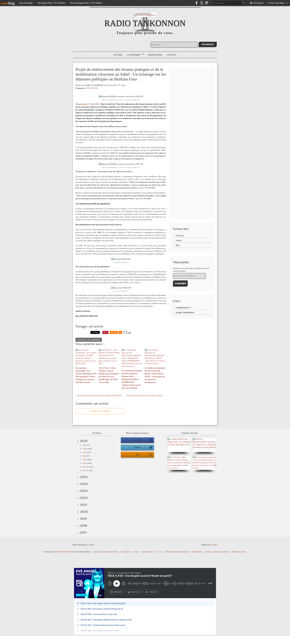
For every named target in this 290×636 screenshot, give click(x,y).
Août (85, 445)
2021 (83, 505)
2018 (83, 525)
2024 (84, 484)
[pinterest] (206, 3)
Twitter (179, 240)
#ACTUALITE (92, 88)
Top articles (125, 551)
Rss (137, 454)
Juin (84, 452)
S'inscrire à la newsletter (88, 339)
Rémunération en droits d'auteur (176, 551)
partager (136, 592)
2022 (84, 498)
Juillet (85, 448)
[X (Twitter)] (201, 3)
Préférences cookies (239, 551)
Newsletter (155, 54)
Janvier (86, 470)
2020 (84, 511)
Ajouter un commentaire (100, 411)
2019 (83, 518)
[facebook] (196, 3)
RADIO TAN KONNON (64, 551)
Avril (85, 459)
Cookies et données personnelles (216, 551)
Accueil (117, 54)
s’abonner (118, 592)
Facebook (180, 235)
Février (86, 466)
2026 (84, 441)
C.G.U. (159, 551)
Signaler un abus (147, 551)
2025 (84, 477)
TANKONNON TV (183, 307)
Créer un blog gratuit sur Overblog (105, 551)
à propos (153, 592)
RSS (177, 245)
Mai (84, 456)
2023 (84, 491)
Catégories (132, 54)
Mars (85, 463)
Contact (172, 54)
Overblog (214, 544)
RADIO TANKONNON (145, 23)
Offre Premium (196, 551)
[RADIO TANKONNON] (145, 15)
